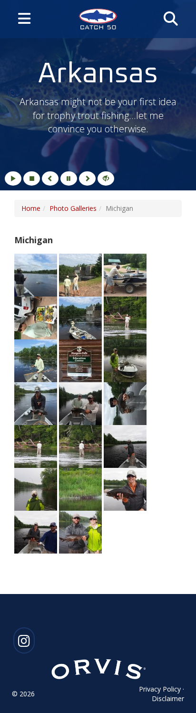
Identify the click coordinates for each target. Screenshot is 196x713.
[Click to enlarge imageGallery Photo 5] (81, 316)
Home (30, 208)
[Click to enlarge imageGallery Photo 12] (125, 402)
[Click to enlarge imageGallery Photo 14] (81, 445)
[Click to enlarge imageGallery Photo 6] (125, 316)
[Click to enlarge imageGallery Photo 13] (36, 445)
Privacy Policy (160, 688)
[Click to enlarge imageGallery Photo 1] (36, 273)
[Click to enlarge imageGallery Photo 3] (125, 273)
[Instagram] (24, 643)
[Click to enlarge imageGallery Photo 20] (80, 530)
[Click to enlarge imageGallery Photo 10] (36, 402)
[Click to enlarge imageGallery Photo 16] (36, 488)
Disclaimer (168, 698)
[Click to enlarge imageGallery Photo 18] (125, 488)
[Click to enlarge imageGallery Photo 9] (125, 359)
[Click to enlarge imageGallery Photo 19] (36, 530)
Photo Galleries (73, 208)
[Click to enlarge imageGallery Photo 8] (81, 359)
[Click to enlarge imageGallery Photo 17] (81, 488)
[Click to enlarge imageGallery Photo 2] (81, 273)
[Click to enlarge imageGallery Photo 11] (81, 402)
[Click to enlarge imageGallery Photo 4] (36, 316)
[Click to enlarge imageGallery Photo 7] (36, 359)
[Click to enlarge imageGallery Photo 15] (125, 445)
